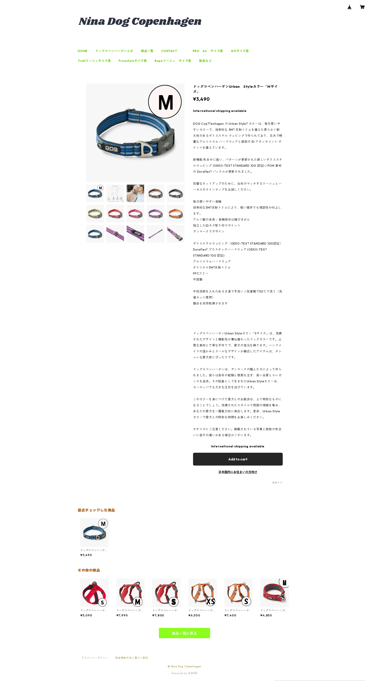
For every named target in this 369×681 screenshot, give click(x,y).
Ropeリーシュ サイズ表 (173, 61)
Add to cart (237, 459)
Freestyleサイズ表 (133, 61)
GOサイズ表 (240, 51)
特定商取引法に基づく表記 (131, 657)
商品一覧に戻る (184, 633)
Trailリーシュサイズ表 (94, 61)
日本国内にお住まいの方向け (237, 472)
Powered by (180, 673)
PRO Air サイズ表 (208, 51)
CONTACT (169, 51)
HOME (83, 51)
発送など (205, 61)
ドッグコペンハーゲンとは (114, 51)
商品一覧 (147, 51)
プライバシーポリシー (94, 657)
